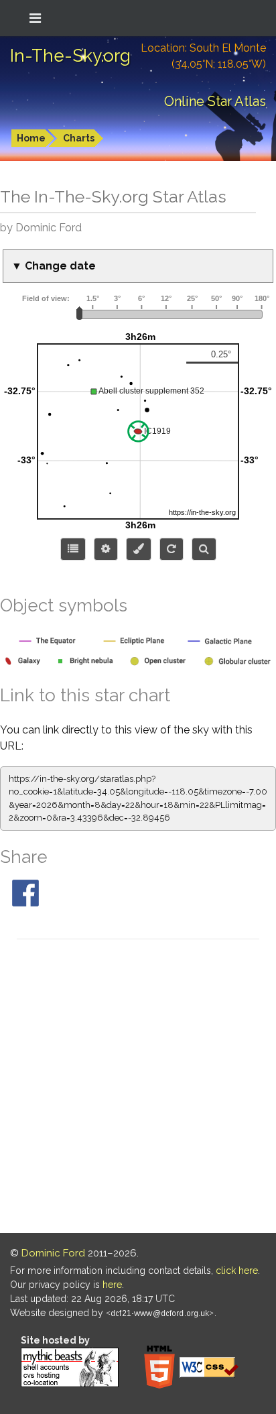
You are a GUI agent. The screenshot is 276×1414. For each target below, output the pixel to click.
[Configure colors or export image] (138, 549)
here (112, 1284)
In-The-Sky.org (70, 56)
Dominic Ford (53, 1253)
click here (237, 1270)
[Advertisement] (138, 1088)
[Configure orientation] (171, 549)
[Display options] (106, 549)
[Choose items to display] (73, 549)
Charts (78, 138)
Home (31, 138)
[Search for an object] (204, 549)
